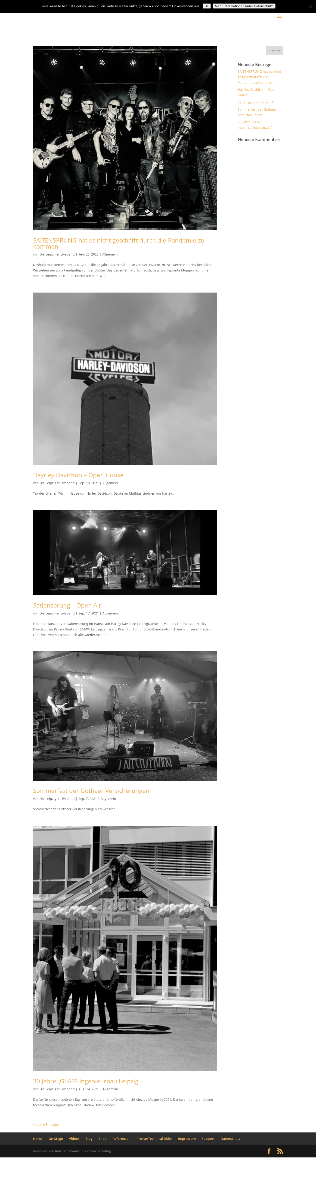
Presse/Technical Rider (154, 1138)
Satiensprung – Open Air (67, 605)
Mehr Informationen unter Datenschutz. (244, 6)
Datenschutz (231, 1138)
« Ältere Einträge (46, 1124)
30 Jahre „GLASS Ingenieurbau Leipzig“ (86, 1081)
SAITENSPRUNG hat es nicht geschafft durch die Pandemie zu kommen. (118, 243)
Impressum (187, 1138)
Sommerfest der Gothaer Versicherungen (91, 790)
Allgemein (110, 254)
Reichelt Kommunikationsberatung (83, 1151)
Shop (103, 1138)
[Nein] (310, 6)
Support (208, 1138)
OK (206, 6)
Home (38, 1138)
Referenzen (121, 1138)
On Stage (56, 1138)
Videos (74, 1138)
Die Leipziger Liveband (57, 254)
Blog (89, 1138)
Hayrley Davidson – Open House (78, 475)
